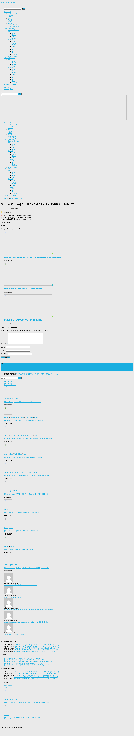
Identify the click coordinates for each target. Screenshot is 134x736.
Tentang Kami (8, 89)
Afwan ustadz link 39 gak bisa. (14, 634)
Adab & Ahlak (12, 13)
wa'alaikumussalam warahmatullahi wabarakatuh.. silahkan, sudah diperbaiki (29, 609)
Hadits (10, 21)
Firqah (10, 20)
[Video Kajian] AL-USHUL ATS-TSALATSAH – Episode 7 (22, 402)
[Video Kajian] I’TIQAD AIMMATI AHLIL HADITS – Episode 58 (24, 531)
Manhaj (10, 23)
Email (3, 350)
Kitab (9, 31)
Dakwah (10, 17)
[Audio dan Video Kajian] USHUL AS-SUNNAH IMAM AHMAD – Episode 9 (28, 438)
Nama (3, 347)
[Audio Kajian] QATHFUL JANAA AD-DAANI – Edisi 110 (23, 320)
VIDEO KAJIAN (9, 28)
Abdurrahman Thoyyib (8, 2)
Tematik (10, 40)
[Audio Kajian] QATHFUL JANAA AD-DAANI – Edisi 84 (23, 288)
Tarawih (14, 54)
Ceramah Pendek (13, 30)
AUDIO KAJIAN (9, 58)
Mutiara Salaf (12, 25)
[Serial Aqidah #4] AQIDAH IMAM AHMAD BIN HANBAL (22, 512)
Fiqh (9, 18)
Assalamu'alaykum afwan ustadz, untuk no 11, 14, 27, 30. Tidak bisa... (26, 622)
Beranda (7, 87)
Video (16, 399)
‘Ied (13, 49)
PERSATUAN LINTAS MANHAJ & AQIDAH (18, 549)
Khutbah (10, 48)
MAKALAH (7, 12)
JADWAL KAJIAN (10, 84)
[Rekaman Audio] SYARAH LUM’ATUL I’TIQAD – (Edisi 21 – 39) (35, 646)
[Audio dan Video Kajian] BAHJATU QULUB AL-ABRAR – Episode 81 (27, 475)
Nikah (13, 53)
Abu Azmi (7, 209)
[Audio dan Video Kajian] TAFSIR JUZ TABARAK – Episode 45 (24, 457)
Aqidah (10, 15)
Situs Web (4, 354)
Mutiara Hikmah (13, 56)
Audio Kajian (14, 198)
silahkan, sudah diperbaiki (12, 597)
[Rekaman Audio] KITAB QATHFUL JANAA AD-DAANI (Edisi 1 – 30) (26, 494)
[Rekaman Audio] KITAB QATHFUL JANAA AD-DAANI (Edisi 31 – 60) (26, 568)
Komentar (4, 344)
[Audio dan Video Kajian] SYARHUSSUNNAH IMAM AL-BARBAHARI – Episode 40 (32, 257)
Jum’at (14, 51)
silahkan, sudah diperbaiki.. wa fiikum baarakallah (20, 585)
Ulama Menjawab (13, 26)
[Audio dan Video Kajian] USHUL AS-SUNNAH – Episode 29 (24, 420)
